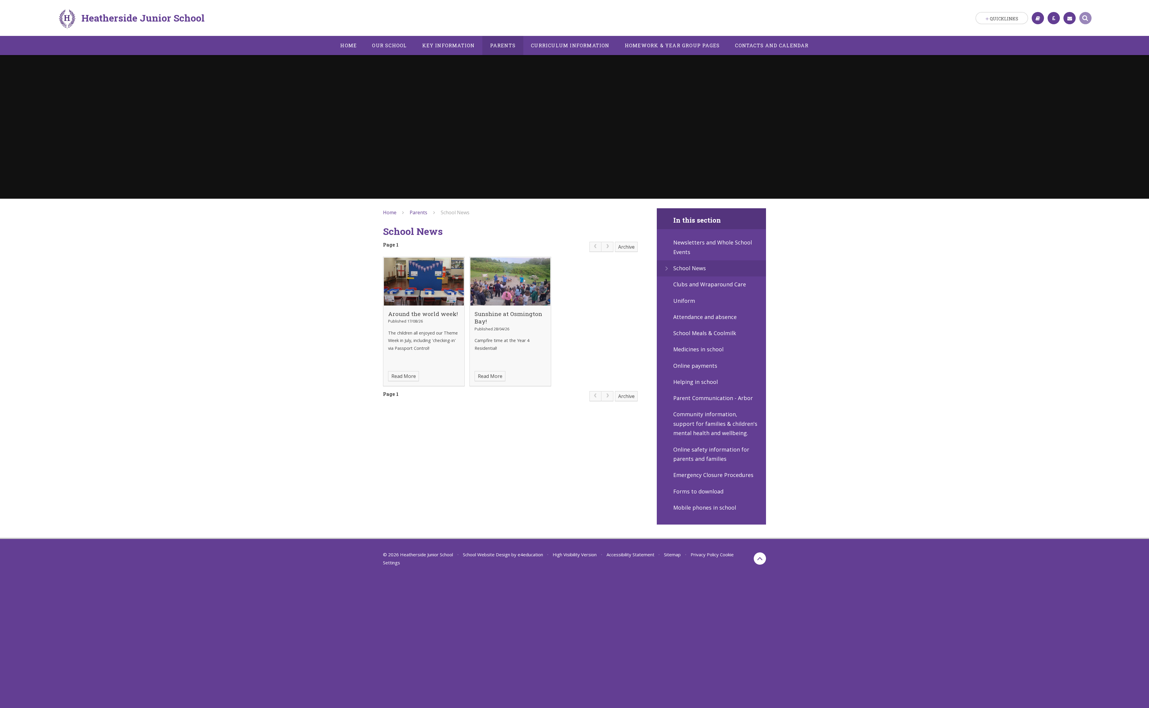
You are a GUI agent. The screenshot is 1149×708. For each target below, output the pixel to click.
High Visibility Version (575, 554)
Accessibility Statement (630, 554)
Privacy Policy (705, 554)
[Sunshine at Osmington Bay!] (510, 282)
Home (389, 212)
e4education (530, 554)
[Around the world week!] (424, 282)
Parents (418, 212)
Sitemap (672, 554)
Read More (403, 376)
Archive (626, 247)
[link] (595, 247)
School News (455, 212)
